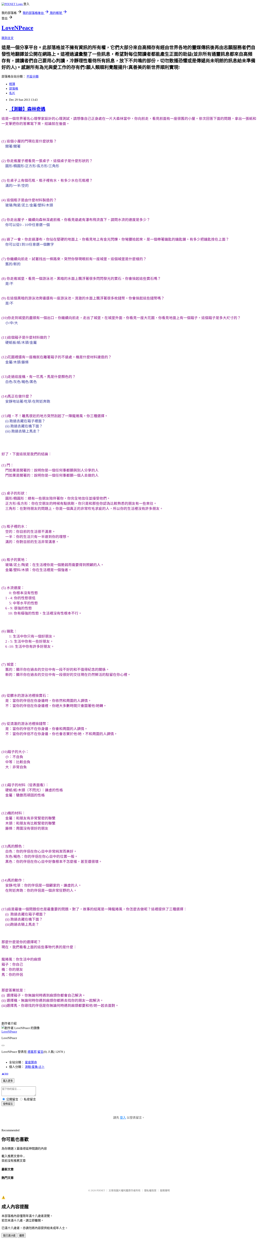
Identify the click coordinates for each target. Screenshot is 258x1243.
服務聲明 (165, 1190)
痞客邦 (32, 1051)
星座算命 (31, 1062)
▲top (5, 1073)
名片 (12, 93)
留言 (40, 1051)
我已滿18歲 (9, 1235)
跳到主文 (8, 38)
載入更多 (8, 1080)
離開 (21, 1235)
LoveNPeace (17, 27)
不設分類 (32, 76)
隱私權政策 (150, 1190)
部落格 (13, 88)
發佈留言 (8, 1103)
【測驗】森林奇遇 (27, 109)
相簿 (12, 84)
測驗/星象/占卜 (35, 1066)
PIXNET (101, 1190)
